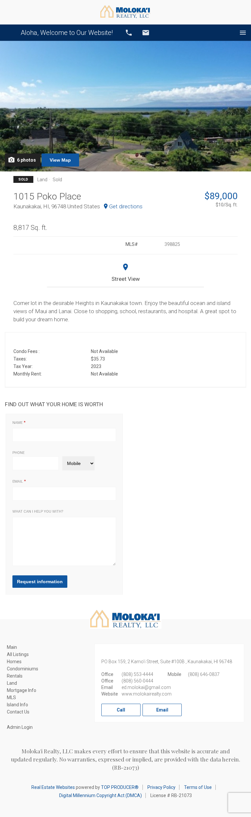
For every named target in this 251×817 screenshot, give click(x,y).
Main (12, 647)
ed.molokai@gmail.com (146, 687)
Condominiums (22, 668)
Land (12, 683)
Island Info (17, 704)
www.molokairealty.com (147, 694)
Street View (125, 279)
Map (60, 160)
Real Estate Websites (53, 787)
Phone (18, 453)
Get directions (125, 206)
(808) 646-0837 (204, 674)
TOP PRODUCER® (120, 787)
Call (129, 32)
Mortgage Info (21, 690)
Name (17, 423)
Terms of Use (198, 787)
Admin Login (20, 727)
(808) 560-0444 (137, 680)
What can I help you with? (37, 511)
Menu (243, 32)
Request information (40, 581)
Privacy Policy (161, 787)
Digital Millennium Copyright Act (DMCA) (100, 795)
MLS (11, 697)
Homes (14, 661)
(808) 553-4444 (137, 674)
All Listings (18, 654)
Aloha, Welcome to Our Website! (67, 33)
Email (146, 32)
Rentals (15, 676)
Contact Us (18, 711)
